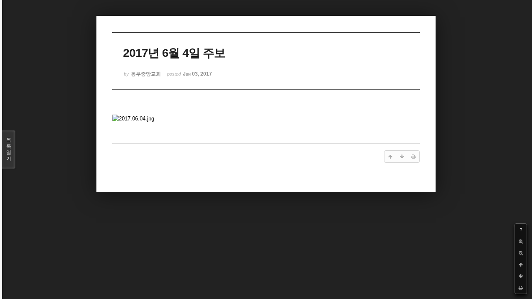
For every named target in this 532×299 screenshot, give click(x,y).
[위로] (521, 264)
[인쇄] (521, 288)
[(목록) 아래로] (521, 276)
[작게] (521, 253)
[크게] (521, 241)
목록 (8, 149)
